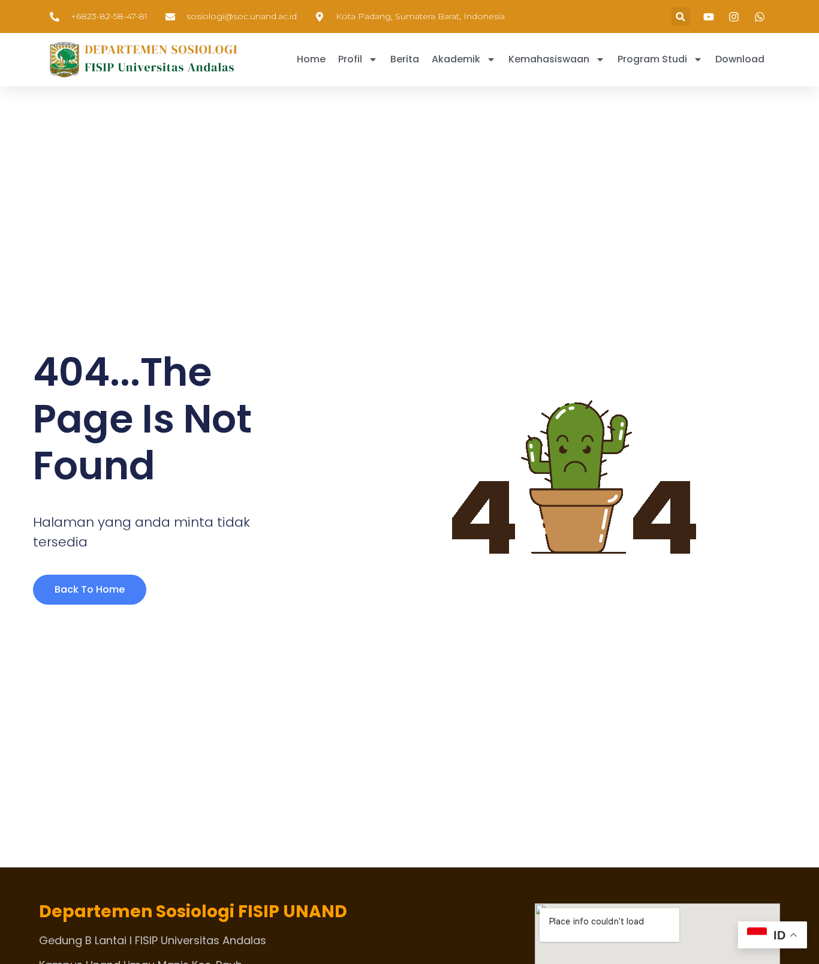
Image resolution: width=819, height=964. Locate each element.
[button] (681, 16)
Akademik (456, 59)
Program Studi (652, 59)
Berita (404, 59)
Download (739, 59)
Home (311, 59)
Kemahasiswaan (548, 59)
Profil (350, 59)
